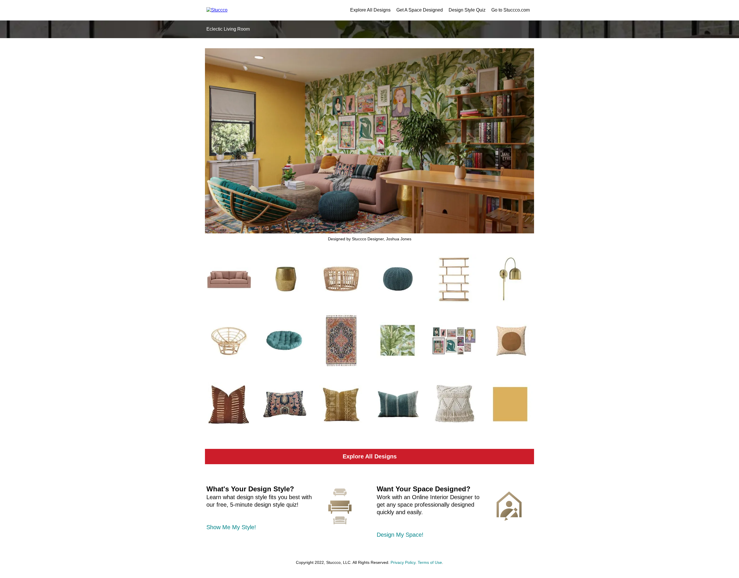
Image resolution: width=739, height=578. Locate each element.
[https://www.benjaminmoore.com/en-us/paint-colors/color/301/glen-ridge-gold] (510, 403)
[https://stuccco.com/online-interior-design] (509, 506)
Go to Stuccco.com (510, 10)
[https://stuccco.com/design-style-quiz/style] (340, 506)
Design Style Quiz (467, 10)
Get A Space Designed (419, 10)
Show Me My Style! (231, 527)
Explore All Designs (370, 10)
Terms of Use (430, 562)
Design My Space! (400, 534)
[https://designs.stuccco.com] (216, 9)
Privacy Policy (403, 562)
